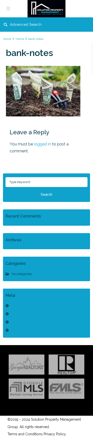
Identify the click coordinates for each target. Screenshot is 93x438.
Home (7, 39)
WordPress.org (22, 330)
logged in (42, 144)
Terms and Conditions (25, 434)
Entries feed (20, 314)
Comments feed (23, 322)
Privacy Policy (55, 434)
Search (46, 194)
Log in (15, 306)
